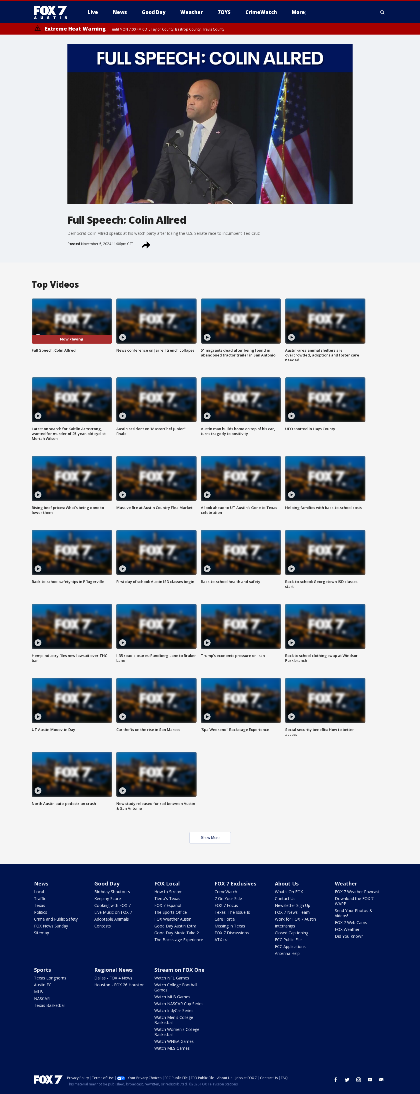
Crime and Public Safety (56, 919)
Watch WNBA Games (174, 1041)
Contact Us (285, 898)
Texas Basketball (49, 1005)
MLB (38, 991)
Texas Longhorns (50, 978)
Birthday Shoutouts (112, 891)
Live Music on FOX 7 (113, 912)
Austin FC (42, 984)
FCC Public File (288, 939)
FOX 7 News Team (292, 912)
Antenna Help (287, 953)
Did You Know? (349, 936)
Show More (210, 837)
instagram (358, 1079)
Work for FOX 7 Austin (295, 919)
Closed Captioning (291, 932)
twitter (347, 1079)
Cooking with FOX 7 (112, 905)
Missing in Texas (230, 926)
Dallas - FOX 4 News (113, 978)
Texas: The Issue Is (232, 912)
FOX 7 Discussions (232, 932)
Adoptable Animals (111, 919)
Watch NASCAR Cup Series (178, 1003)
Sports (42, 969)
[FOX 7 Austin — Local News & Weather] (53, 12)
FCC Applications (290, 946)
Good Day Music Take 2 (176, 932)
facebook (335, 1079)
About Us (287, 883)
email (381, 1079)
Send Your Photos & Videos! (354, 913)
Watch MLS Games (172, 1048)
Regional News (113, 969)
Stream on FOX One (179, 969)
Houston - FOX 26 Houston (119, 984)
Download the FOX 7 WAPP (354, 901)
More (298, 12)
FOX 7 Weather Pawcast (357, 891)
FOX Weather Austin (172, 919)
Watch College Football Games (175, 987)
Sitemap (41, 932)
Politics (40, 912)
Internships (285, 926)
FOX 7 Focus (226, 905)
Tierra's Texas (167, 898)
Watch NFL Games (171, 978)
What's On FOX (289, 891)
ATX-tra (222, 939)
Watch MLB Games (172, 996)
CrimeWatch (226, 891)
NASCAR (42, 998)
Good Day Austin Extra (175, 926)
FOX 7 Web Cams (351, 922)
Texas (39, 905)
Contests (102, 926)
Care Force (225, 919)
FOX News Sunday (51, 926)
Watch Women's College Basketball (176, 1032)
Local (39, 891)
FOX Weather (347, 929)
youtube (370, 1079)
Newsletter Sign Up (292, 905)
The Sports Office (170, 912)
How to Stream (168, 891)
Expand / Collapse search (382, 12)
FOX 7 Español (167, 905)
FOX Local (167, 883)
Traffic (40, 898)
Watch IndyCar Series (173, 1010)
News (41, 883)
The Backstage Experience (178, 939)
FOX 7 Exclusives (235, 883)
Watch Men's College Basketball (173, 1020)
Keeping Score (107, 898)
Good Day (106, 883)
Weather (346, 883)
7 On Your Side (228, 898)
